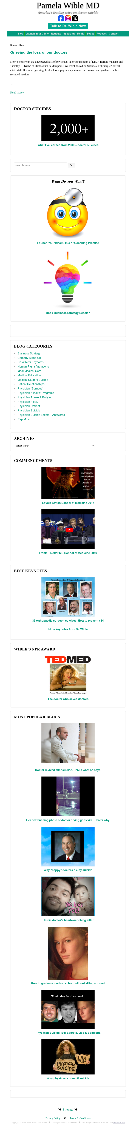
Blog (20, 33)
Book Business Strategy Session (68, 313)
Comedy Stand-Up (29, 358)
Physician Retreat (29, 406)
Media (80, 33)
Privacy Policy (53, 1118)
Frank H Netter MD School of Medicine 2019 (68, 553)
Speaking (69, 33)
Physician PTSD (28, 402)
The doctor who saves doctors (68, 699)
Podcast (102, 33)
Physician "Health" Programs (36, 393)
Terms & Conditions (80, 1118)
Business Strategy (29, 353)
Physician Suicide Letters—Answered (41, 415)
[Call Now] (68, 26)
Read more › (17, 92)
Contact (113, 33)
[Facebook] (61, 18)
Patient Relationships (31, 384)
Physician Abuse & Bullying (35, 397)
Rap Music (24, 419)
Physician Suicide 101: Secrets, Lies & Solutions (68, 1033)
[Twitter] (75, 18)
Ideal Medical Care (29, 371)
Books (90, 33)
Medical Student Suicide (33, 380)
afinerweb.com (119, 1122)
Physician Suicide (29, 410)
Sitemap (68, 1109)
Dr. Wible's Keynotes (31, 362)
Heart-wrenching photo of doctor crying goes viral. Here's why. (68, 820)
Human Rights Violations (33, 366)
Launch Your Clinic (37, 33)
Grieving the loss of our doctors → (41, 52)
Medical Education (29, 375)
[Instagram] (68, 18)
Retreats (56, 33)
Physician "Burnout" (30, 388)
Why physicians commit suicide (68, 1078)
